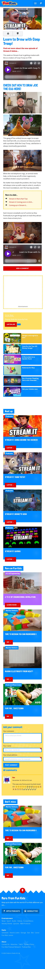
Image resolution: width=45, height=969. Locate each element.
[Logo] (6, 94)
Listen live (11, 324)
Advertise (14, 944)
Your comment (8, 731)
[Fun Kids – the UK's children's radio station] (11, 3)
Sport (9, 921)
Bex (32, 933)
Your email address (10, 755)
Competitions (28, 921)
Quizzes (16, 924)
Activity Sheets (7, 924)
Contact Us (6, 944)
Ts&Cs (21, 944)
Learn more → (13, 605)
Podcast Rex (26, 947)
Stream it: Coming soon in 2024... (21, 202)
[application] (22, 102)
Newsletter (32, 911)
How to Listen (15, 933)
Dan (28, 933)
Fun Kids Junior (7, 935)
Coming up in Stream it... (18, 205)
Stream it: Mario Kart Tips (18, 199)
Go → (9, 642)
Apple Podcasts (13, 911)
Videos (19, 921)
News (4, 921)
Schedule (5, 933)
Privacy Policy (29, 944)
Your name (7, 746)
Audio (14, 921)
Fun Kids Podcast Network (11, 947)
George (23, 933)
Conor (37, 933)
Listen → (10, 448)
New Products (25, 924)
